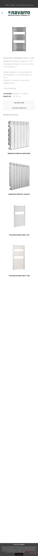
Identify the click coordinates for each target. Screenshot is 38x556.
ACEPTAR (19, 554)
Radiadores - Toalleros (20, 94)
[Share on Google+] (17, 96)
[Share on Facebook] (12, 96)
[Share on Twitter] (14, 96)
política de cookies (27, 550)
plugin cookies (33, 552)
